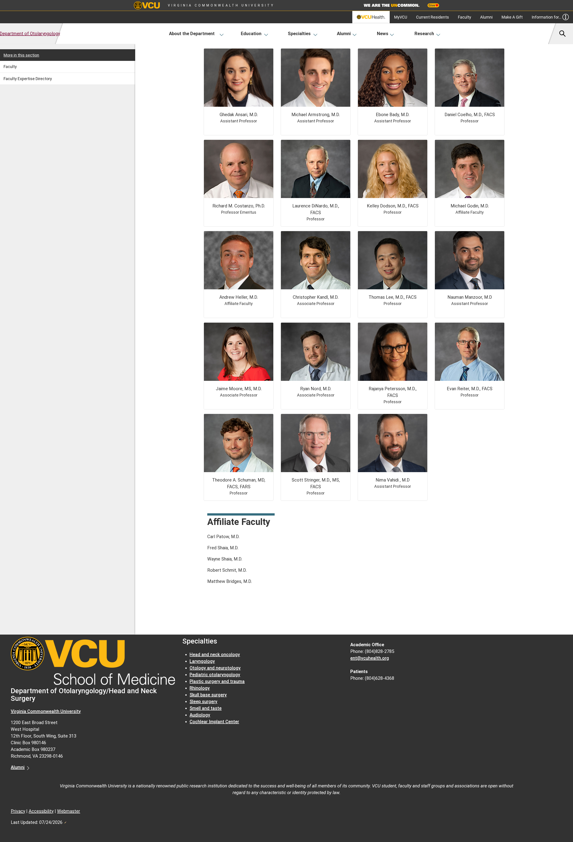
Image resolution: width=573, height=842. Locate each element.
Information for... (546, 17)
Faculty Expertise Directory (28, 78)
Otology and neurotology (215, 668)
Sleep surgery (203, 701)
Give (432, 5)
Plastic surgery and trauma (217, 681)
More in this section (21, 55)
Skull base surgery (208, 694)
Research (424, 33)
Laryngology (202, 661)
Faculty (464, 17)
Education (251, 33)
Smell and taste (206, 708)
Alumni (486, 17)
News (382, 33)
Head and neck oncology (215, 654)
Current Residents (432, 17)
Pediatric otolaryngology (215, 674)
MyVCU (400, 17)
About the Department (192, 33)
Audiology (200, 715)
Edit (65, 821)
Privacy (18, 811)
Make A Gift (512, 17)
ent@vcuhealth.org (369, 658)
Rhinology (200, 688)
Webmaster (68, 811)
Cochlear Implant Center (214, 721)
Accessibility (41, 811)
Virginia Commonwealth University (221, 5)
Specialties (299, 33)
